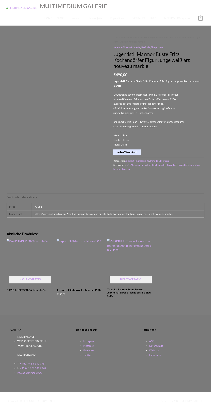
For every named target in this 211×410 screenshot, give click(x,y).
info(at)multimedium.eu (29, 372)
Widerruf (154, 350)
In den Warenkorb (127, 152)
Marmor (117, 169)
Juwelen (75, 18)
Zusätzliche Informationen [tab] (22, 196)
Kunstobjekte (95, 18)
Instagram (88, 341)
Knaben (188, 165)
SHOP (60, 18)
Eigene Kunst (117, 18)
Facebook (88, 350)
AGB (151, 341)
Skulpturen (142, 37)
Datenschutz (156, 345)
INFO (153, 18)
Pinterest (88, 345)
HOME (48, 18)
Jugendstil (119, 47)
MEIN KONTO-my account (178, 18)
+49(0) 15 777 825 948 (33, 368)
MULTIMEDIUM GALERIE (73, 5)
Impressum (155, 354)
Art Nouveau (133, 165)
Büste (143, 165)
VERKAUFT (139, 18)
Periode (145, 47)
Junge (180, 165)
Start (116, 37)
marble (196, 165)
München (126, 169)
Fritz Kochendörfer (156, 165)
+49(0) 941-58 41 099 (32, 363)
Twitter (87, 354)
